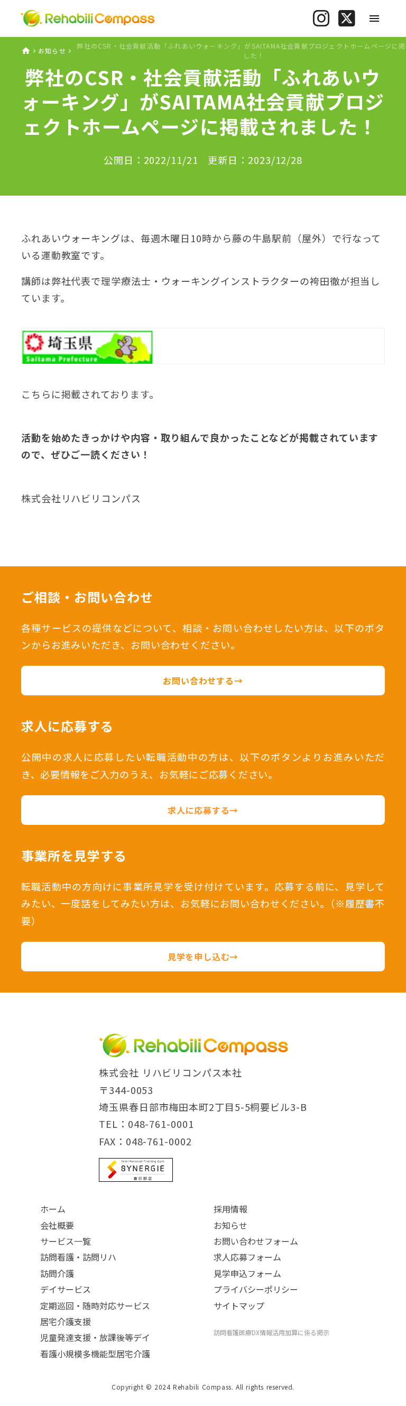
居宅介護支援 (65, 1321)
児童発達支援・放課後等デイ (95, 1337)
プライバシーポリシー (256, 1289)
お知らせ (52, 50)
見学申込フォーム (247, 1273)
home (26, 51)
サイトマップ (239, 1305)
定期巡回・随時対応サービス (95, 1305)
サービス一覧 (65, 1241)
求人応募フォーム (247, 1257)
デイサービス (65, 1289)
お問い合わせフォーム (256, 1241)
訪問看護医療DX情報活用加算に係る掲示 (271, 1332)
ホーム (53, 1209)
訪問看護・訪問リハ (78, 1257)
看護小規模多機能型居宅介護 (95, 1353)
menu (374, 18)
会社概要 (57, 1225)
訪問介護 (57, 1273)
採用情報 (230, 1209)
